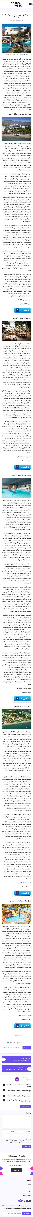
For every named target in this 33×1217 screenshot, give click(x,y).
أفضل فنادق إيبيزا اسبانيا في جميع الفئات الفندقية (19, 1096)
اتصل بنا (29, 1191)
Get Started (26, 1213)
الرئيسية (29, 1184)
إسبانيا (12, 1035)
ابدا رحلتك (16, 1170)
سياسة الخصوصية (27, 1195)
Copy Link (26, 1047)
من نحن (29, 1188)
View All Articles (26, 1106)
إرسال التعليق (27, 1146)
